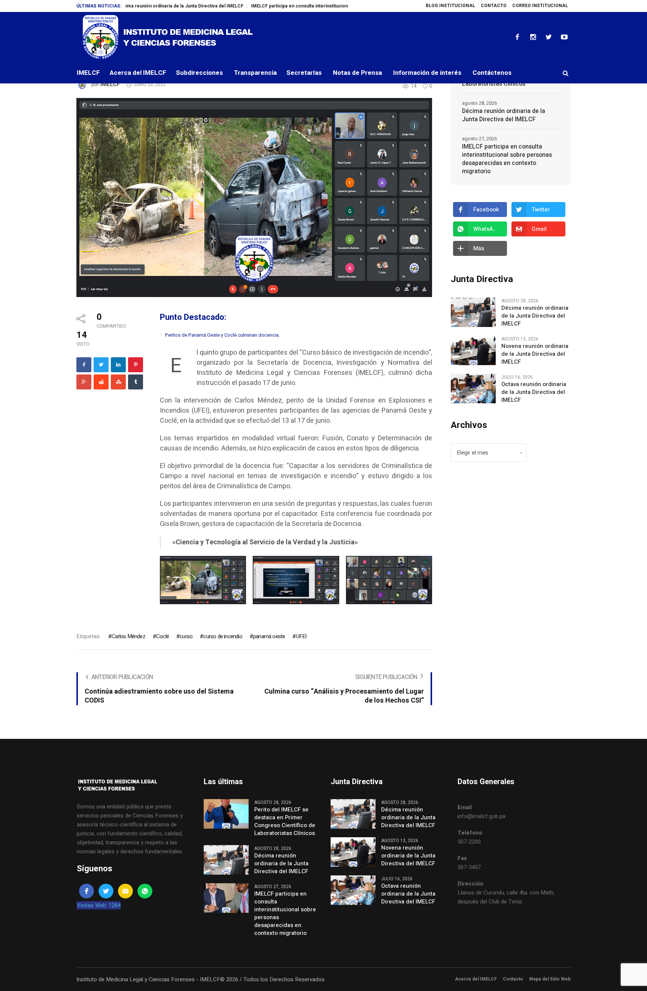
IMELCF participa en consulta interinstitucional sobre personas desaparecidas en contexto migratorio (329, 6)
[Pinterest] (135, 364)
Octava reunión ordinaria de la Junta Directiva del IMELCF (533, 392)
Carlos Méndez (128, 636)
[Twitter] (548, 37)
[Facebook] (517, 37)
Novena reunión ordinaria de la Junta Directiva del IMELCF (534, 354)
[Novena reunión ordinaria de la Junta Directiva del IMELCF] (473, 350)
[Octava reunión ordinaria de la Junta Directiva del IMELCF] (473, 388)
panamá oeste (269, 636)
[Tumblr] (135, 381)
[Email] (125, 891)
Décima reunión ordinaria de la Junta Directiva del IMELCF (147, 6)
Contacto (513, 979)
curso (186, 636)
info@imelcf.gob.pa (481, 816)
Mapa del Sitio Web (550, 979)
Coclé (162, 636)
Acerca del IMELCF (476, 979)
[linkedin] (118, 364)
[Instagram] (533, 37)
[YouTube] (564, 37)
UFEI (301, 636)
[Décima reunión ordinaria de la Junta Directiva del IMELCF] (473, 312)
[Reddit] (101, 381)
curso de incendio (222, 636)
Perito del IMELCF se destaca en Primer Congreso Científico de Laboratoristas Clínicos (284, 821)
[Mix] (118, 381)
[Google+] (83, 381)
